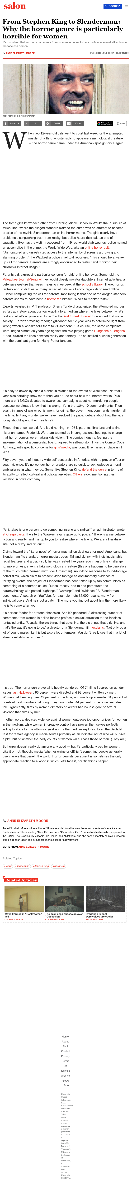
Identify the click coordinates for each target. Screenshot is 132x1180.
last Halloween (23, 692)
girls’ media (62, 447)
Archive (65, 1076)
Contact (65, 1051)
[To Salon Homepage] (15, 5)
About (65, 1042)
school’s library (92, 284)
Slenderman (22, 866)
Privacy (65, 1056)
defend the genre (94, 469)
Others (78, 474)
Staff (65, 1046)
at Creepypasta (13, 534)
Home (65, 1037)
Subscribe (112, 6)
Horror (7, 866)
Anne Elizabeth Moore (20, 53)
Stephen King (41, 866)
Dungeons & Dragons (109, 331)
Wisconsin (59, 866)
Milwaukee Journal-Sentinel (22, 279)
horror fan (54, 299)
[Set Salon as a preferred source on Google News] (105, 123)
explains (98, 627)
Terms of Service (65, 1066)
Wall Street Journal (76, 316)
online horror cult (97, 247)
